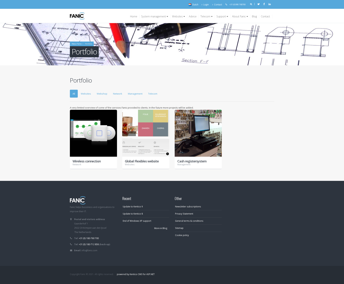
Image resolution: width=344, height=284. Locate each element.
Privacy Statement (184, 213)
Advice (193, 16)
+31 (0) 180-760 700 (89, 238)
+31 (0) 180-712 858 (89, 244)
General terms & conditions (189, 220)
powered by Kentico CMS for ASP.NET (136, 274)
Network (117, 93)
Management (135, 93)
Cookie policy (182, 235)
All (74, 93)
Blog (254, 16)
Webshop (102, 93)
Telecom (205, 16)
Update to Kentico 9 (133, 206)
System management (154, 16)
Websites (177, 16)
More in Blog (160, 228)
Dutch (195, 4)
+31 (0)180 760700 (237, 4)
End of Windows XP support (137, 220)
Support (221, 16)
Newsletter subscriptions (188, 206)
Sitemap (179, 228)
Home (133, 16)
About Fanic (239, 16)
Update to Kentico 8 (133, 213)
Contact (218, 4)
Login (206, 4)
